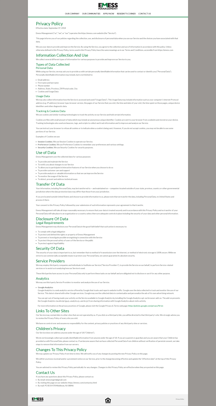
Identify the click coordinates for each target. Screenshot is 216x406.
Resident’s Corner (126, 14)
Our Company (72, 14)
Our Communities (91, 14)
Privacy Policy (180, 399)
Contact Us (144, 14)
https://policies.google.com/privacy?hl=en (145, 306)
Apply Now (108, 14)
